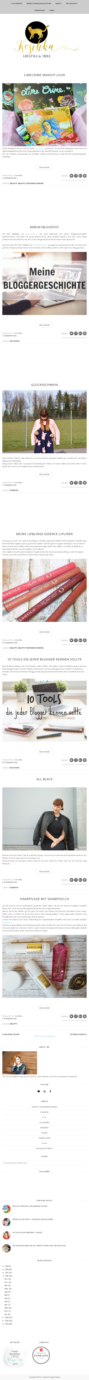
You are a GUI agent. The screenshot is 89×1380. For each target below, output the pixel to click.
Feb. (6, 1311)
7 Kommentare (9, 485)
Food (44, 1143)
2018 (6, 1269)
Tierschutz (44, 1138)
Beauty (13, 183)
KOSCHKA (38, 1377)
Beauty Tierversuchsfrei (31, 183)
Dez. (6, 1279)
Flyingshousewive (40, 245)
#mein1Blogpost (44, 227)
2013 (7, 1324)
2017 (6, 1273)
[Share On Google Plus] (80, 176)
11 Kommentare (9, 882)
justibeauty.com (31, 234)
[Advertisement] (44, 207)
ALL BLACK (44, 779)
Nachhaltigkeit (44, 1149)
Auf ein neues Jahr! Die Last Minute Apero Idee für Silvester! (39, 1246)
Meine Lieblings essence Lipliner (44, 534)
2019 (7, 1266)
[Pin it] (85, 176)
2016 (7, 1276)
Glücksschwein (44, 385)
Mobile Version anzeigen (44, 1036)
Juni (6, 1298)
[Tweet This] (71, 176)
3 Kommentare (9, 1019)
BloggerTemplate (55, 1377)
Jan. (6, 1314)
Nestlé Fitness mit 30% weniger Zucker (30, 1206)
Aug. (6, 1292)
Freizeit (44, 1128)
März (6, 1308)
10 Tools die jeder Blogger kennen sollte (44, 659)
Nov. (6, 1282)
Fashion (14, 490)
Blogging (15, 341)
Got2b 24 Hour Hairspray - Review (27, 1232)
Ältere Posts (77, 1034)
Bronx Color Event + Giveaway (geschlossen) (33, 1219)
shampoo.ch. (7, 922)
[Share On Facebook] (76, 176)
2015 (6, 1317)
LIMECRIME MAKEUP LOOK (44, 75)
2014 (7, 1321)
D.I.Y (44, 1117)
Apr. (6, 1304)
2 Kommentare (9, 178)
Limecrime (39, 148)
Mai (5, 1301)
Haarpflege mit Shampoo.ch (44, 899)
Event (44, 1133)
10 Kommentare (9, 643)
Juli (5, 1295)
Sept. (6, 1289)
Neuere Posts (11, 1034)
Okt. (6, 1285)
